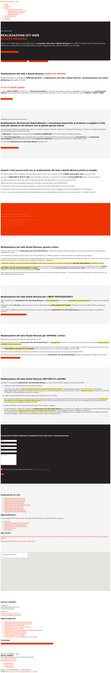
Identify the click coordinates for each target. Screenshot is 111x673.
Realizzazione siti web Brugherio (15, 632)
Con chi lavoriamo (10, 16)
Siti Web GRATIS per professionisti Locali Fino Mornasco (23, 630)
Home (6, 4)
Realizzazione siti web (15, 9)
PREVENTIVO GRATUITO (9, 52)
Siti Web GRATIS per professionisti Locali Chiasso (20, 637)
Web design (8, 529)
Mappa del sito (9, 663)
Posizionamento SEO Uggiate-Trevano (17, 627)
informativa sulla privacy (42, 469)
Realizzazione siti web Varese (14, 503)
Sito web (7, 521)
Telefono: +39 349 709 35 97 (10, 613)
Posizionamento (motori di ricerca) (16, 526)
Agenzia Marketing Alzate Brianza (63, 536)
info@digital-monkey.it (21, 643)
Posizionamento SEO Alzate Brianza (39, 536)
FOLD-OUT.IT (12, 671)
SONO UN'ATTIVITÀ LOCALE (38, 61)
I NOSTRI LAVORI (7, 99)
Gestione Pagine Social (15, 13)
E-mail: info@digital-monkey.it (11, 615)
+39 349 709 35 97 (7, 643)
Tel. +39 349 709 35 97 (8, 659)
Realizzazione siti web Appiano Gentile (17, 505)
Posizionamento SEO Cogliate (14, 635)
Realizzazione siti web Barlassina (15, 511)
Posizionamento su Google (17, 11)
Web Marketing (13, 14)
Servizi (6, 8)
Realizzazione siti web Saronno (14, 498)
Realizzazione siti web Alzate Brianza (13, 536)
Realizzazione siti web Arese (13, 506)
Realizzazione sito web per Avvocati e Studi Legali (18, 541)
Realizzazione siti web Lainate (14, 501)
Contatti (7, 19)
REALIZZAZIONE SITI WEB (44, 643)
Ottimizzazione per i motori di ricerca (16, 523)
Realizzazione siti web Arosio (14, 508)
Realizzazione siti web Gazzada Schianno (18, 623)
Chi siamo (7, 6)
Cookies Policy (9, 667)
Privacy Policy (9, 665)
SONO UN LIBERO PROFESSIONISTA (14, 61)
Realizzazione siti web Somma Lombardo (18, 622)
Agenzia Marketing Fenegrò (14, 628)
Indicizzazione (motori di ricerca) (15, 524)
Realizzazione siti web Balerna (14, 510)
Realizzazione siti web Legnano (15, 500)
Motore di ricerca (10, 528)
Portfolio (7, 17)
